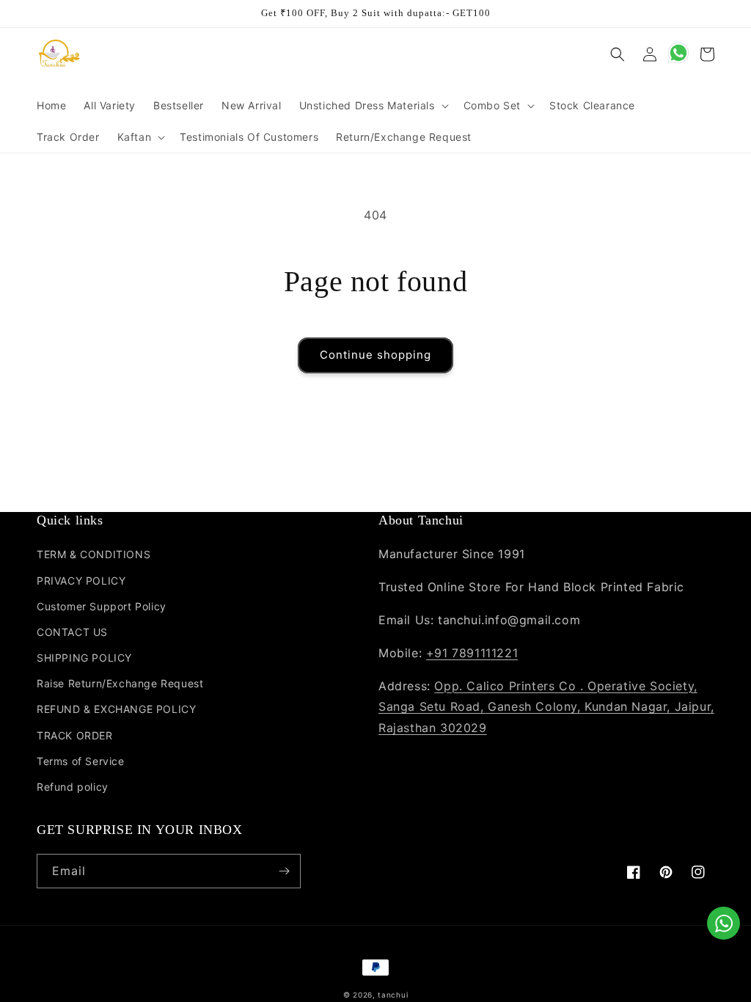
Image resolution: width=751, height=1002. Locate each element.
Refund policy (73, 786)
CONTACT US (72, 632)
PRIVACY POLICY (81, 580)
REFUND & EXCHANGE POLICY (116, 709)
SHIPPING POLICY (84, 657)
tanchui (393, 994)
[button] (372, 105)
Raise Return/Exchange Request (120, 683)
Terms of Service (81, 761)
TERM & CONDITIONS (93, 554)
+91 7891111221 (472, 653)
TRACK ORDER (75, 735)
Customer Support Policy (101, 606)
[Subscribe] (284, 871)
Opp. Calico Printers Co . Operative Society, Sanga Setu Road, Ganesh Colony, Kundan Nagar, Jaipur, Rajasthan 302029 (546, 707)
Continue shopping (375, 355)
